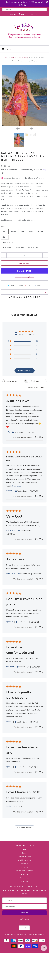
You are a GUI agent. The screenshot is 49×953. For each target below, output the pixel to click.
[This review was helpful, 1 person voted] (36, 579)
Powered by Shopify (36, 934)
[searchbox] (13, 381)
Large (22, 231)
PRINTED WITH (7, 243)
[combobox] (37, 387)
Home (24, 849)
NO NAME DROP (33, 247)
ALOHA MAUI (20, 247)
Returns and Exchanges (24, 871)
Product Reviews (24, 857)
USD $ (23, 928)
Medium (13, 231)
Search (24, 853)
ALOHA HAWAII (7, 247)
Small (4, 231)
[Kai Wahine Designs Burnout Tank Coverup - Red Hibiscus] (24, 95)
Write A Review (24, 370)
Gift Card (24, 881)
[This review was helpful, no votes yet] (36, 437)
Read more (16, 486)
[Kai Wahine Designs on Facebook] (21, 919)
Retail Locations (24, 860)
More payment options (24, 277)
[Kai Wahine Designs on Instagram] (27, 919)
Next (45, 293)
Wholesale (24, 864)
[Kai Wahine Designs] (24, 31)
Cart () (24, 14)
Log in (13, 14)
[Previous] (17, 128)
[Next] (31, 128)
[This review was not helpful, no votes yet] (40, 437)
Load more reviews (24, 827)
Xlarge (30, 231)
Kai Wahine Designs (19, 934)
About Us (24, 874)
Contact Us (24, 878)
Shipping (24, 867)
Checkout (34, 14)
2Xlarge (40, 231)
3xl (3, 237)
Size (3, 226)
